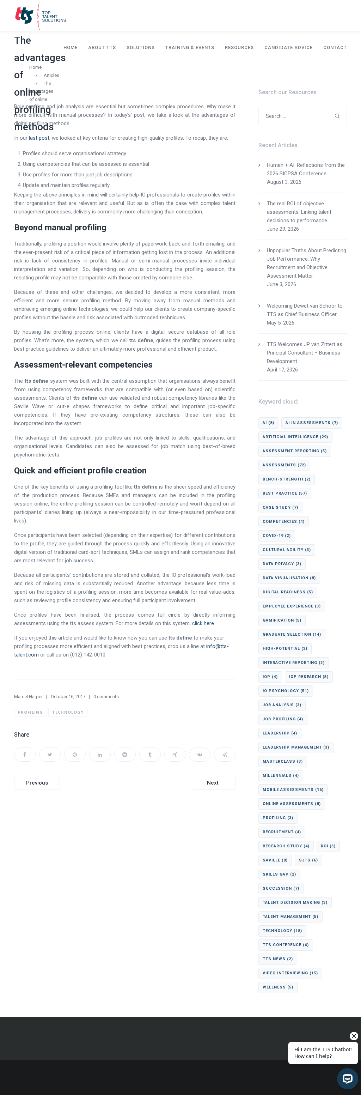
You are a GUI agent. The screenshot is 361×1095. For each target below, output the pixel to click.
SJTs (308, 860)
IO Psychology (286, 691)
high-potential (285, 648)
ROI (328, 846)
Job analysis (282, 705)
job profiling (283, 719)
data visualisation (289, 578)
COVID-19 (277, 535)
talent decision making (295, 902)
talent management (290, 916)
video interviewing (290, 973)
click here (203, 623)
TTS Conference (286, 945)
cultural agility (287, 550)
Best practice (285, 493)
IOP (270, 676)
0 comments (106, 696)
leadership (280, 733)
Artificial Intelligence (295, 437)
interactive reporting (294, 662)
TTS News (278, 959)
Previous (37, 783)
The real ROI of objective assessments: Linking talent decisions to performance (299, 212)
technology (68, 712)
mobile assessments (293, 789)
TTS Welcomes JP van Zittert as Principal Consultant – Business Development (304, 352)
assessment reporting (295, 451)
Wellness (278, 987)
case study (280, 507)
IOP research (309, 676)
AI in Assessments (312, 423)
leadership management (296, 747)
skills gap (279, 874)
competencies (284, 521)
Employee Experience (292, 606)
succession (281, 888)
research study (286, 846)
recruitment (282, 832)
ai (268, 423)
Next (213, 783)
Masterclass (283, 761)
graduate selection (292, 634)
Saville (275, 860)
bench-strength (287, 479)
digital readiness (288, 592)
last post (39, 138)
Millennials (281, 775)
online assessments (292, 803)
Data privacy (282, 564)
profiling (30, 712)
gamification (282, 620)
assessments (284, 465)
